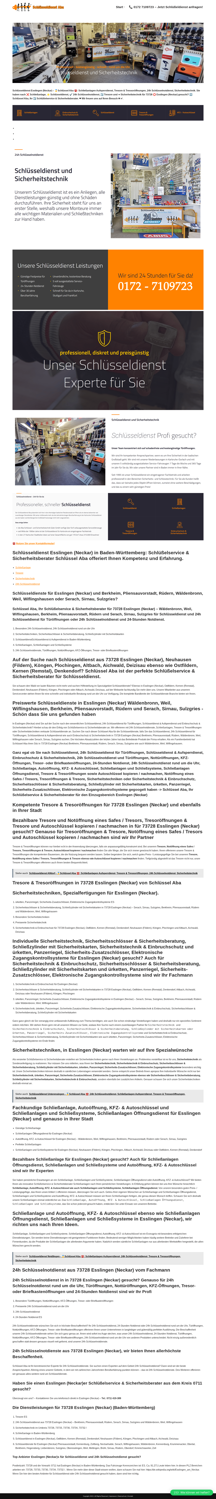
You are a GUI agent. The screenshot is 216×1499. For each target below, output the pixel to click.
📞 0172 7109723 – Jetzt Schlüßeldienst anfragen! (166, 7)
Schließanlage (23, 567)
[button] (124, 6)
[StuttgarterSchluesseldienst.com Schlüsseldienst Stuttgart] (38, 7)
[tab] (109, 128)
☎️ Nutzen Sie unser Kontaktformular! (33, 543)
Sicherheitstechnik (25, 578)
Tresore (19, 573)
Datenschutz (122, 1496)
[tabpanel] (108, 345)
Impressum (113, 1496)
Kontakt (130, 1496)
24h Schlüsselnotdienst (27, 584)
